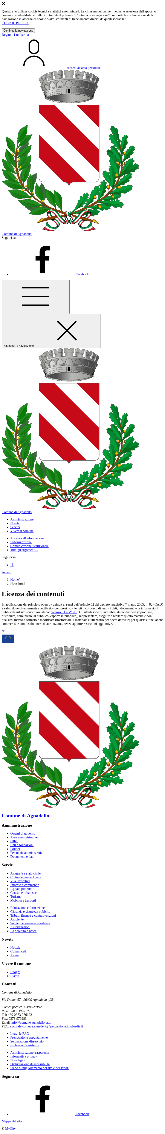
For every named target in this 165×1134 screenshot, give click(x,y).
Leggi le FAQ (19, 1033)
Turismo (15, 896)
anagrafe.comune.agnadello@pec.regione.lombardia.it (46, 1026)
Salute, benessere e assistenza (30, 923)
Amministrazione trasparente (29, 1052)
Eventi (14, 976)
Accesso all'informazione (27, 538)
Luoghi (15, 972)
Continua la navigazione (18, 30)
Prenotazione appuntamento (29, 1037)
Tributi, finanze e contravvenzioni (33, 915)
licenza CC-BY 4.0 (64, 612)
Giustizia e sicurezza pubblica (30, 911)
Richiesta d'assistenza (24, 1045)
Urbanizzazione (21, 542)
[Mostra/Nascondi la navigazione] (36, 297)
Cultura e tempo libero (25, 877)
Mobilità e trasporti (23, 900)
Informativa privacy (23, 1056)
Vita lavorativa (20, 881)
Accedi (6, 572)
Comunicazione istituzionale (29, 546)
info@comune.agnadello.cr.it (30, 1022)
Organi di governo (22, 833)
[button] (22, 519)
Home (14, 579)
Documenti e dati (22, 856)
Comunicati (18, 951)
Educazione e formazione (27, 908)
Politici (15, 849)
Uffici (14, 841)
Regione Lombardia (15, 35)
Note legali (17, 1060)
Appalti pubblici (21, 889)
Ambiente (17, 919)
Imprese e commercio (24, 885)
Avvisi (14, 955)
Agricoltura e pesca (23, 931)
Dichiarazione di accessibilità (30, 1064)
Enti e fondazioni (22, 845)
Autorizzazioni (20, 927)
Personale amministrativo (27, 853)
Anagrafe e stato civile (25, 873)
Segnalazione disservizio (27, 1041)
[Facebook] (12, 565)
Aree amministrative (24, 837)
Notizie (15, 947)
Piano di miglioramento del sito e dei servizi (39, 1068)
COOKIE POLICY (15, 23)
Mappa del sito (12, 1121)
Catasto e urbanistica (24, 892)
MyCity (10, 1128)
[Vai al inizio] (3, 631)
